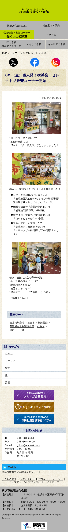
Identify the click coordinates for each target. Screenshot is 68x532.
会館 (43, 52)
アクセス (51, 34)
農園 (7, 382)
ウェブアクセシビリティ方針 (25, 482)
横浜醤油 (43, 322)
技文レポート (30, 52)
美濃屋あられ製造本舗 (22, 326)
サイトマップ (51, 482)
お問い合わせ (27, 479)
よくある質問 (9, 479)
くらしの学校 (34, 44)
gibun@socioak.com (28, 445)
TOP (4, 52)
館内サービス (17, 329)
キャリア (10, 360)
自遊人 (40, 326)
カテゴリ (15, 52)
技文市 (31, 322)
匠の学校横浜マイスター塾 (11, 44)
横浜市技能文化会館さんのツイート (21, 472)
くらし (9, 353)
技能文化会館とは (17, 25)
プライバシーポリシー (50, 479)
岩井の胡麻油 (17, 322)
